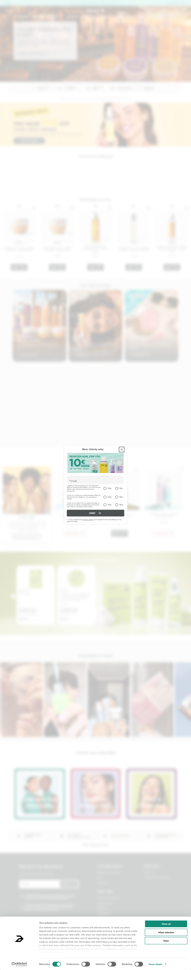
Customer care (176, 3)
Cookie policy (104, 913)
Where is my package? (109, 872)
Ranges (104, 16)
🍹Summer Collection (29, 16)
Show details (155, 964)
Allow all (166, 924)
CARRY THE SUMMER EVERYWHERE (40, 28)
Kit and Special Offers (162, 16)
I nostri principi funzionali (156, 877)
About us (148, 872)
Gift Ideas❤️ (55, 16)
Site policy (102, 908)
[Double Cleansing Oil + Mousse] (164, 488)
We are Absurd (95, 19)
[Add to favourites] (34, 208)
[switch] (85, 964)
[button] (33, 78)
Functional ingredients (128, 16)
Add (15, 267)
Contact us (102, 882)
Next (99, 596)
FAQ (99, 877)
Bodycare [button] (89, 16)
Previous (13, 596)
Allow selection (166, 932)
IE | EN (7, 3)
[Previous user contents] (5, 704)
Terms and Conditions (108, 898)
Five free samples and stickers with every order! (93, 3)
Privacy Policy (88, 519)
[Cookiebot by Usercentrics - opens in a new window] (19, 964)
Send (65, 884)
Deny (166, 940)
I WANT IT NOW (28, 53)
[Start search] (43, 10)
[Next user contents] (185, 704)
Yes (109, 488)
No (121, 488)
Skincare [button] (72, 16)
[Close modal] (121, 449)
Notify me (71, 533)
